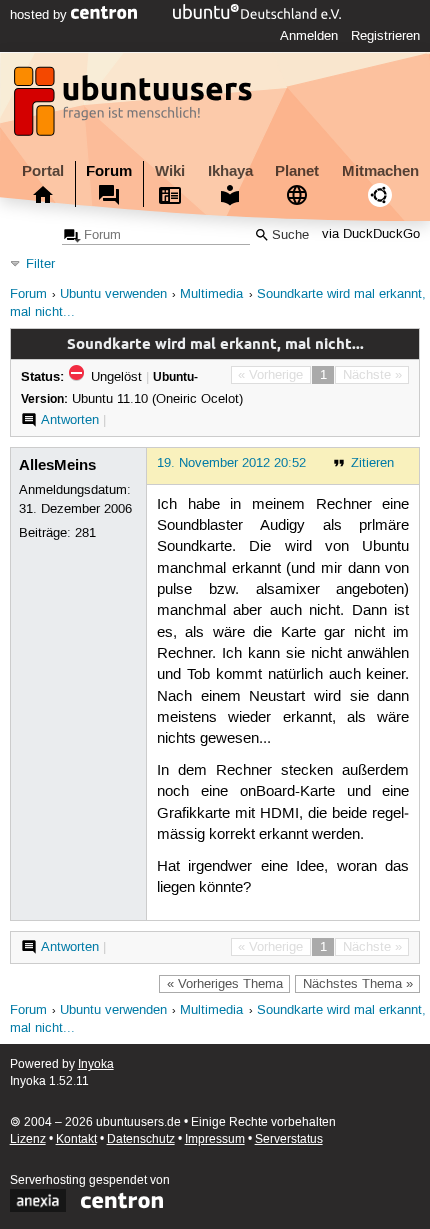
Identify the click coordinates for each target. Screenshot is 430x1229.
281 (85, 533)
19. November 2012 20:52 (231, 463)
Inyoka (96, 1064)
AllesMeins (57, 465)
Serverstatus (289, 1139)
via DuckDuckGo (371, 235)
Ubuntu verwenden (113, 294)
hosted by (40, 15)
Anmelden (309, 36)
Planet (297, 171)
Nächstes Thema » (358, 984)
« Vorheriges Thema (225, 984)
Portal (43, 171)
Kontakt (76, 1139)
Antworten (70, 420)
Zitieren (372, 463)
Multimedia (211, 294)
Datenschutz (141, 1139)
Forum (109, 171)
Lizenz (28, 1139)
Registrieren (385, 36)
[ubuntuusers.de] (135, 107)
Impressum (215, 1139)
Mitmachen (380, 171)
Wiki (170, 171)
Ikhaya (230, 171)
